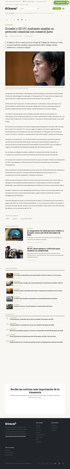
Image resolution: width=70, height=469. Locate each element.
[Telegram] (59, 463)
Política (38, 432)
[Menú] (63, 8)
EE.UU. (7, 218)
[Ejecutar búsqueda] (38, 8)
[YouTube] (55, 463)
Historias (22, 4)
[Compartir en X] (14, 19)
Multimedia (54, 427)
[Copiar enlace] (29, 19)
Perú (37, 439)
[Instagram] (47, 463)
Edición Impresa (9, 452)
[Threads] (51, 463)
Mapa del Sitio (9, 455)
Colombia (38, 442)
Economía (11, 13)
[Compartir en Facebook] (10, 19)
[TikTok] (63, 463)
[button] (26, 4)
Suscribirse (57, 8)
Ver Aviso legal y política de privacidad (15, 436)
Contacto (8, 450)
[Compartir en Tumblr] (25, 19)
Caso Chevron (9, 4)
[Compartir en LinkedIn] (21, 19)
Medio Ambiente (40, 435)
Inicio (6, 13)
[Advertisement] (35, 362)
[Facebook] (38, 463)
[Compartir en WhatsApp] (6, 19)
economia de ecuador (26, 218)
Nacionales (39, 437)
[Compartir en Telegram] (18, 19)
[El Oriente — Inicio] (11, 8)
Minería (38, 427)
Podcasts (16, 4)
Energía (38, 425)
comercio (15, 218)
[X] (42, 463)
